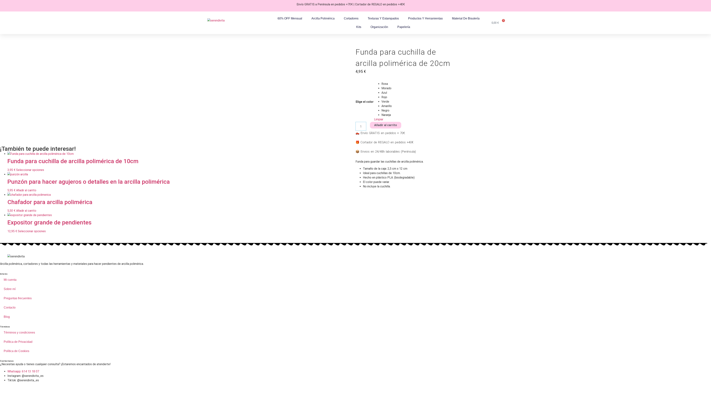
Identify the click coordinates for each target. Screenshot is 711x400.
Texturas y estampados (383, 18)
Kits (358, 27)
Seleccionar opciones (30, 170)
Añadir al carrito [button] (26, 190)
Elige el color (365, 101)
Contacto (10, 307)
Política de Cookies (16, 351)
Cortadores (351, 18)
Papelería (403, 27)
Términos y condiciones (19, 332)
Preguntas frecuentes (18, 298)
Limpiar (378, 119)
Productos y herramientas (425, 18)
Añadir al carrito (385, 125)
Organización (379, 27)
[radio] (386, 84)
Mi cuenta (10, 279)
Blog (7, 316)
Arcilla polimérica (323, 18)
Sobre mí (10, 289)
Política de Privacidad (18, 341)
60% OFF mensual (290, 18)
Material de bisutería (466, 18)
